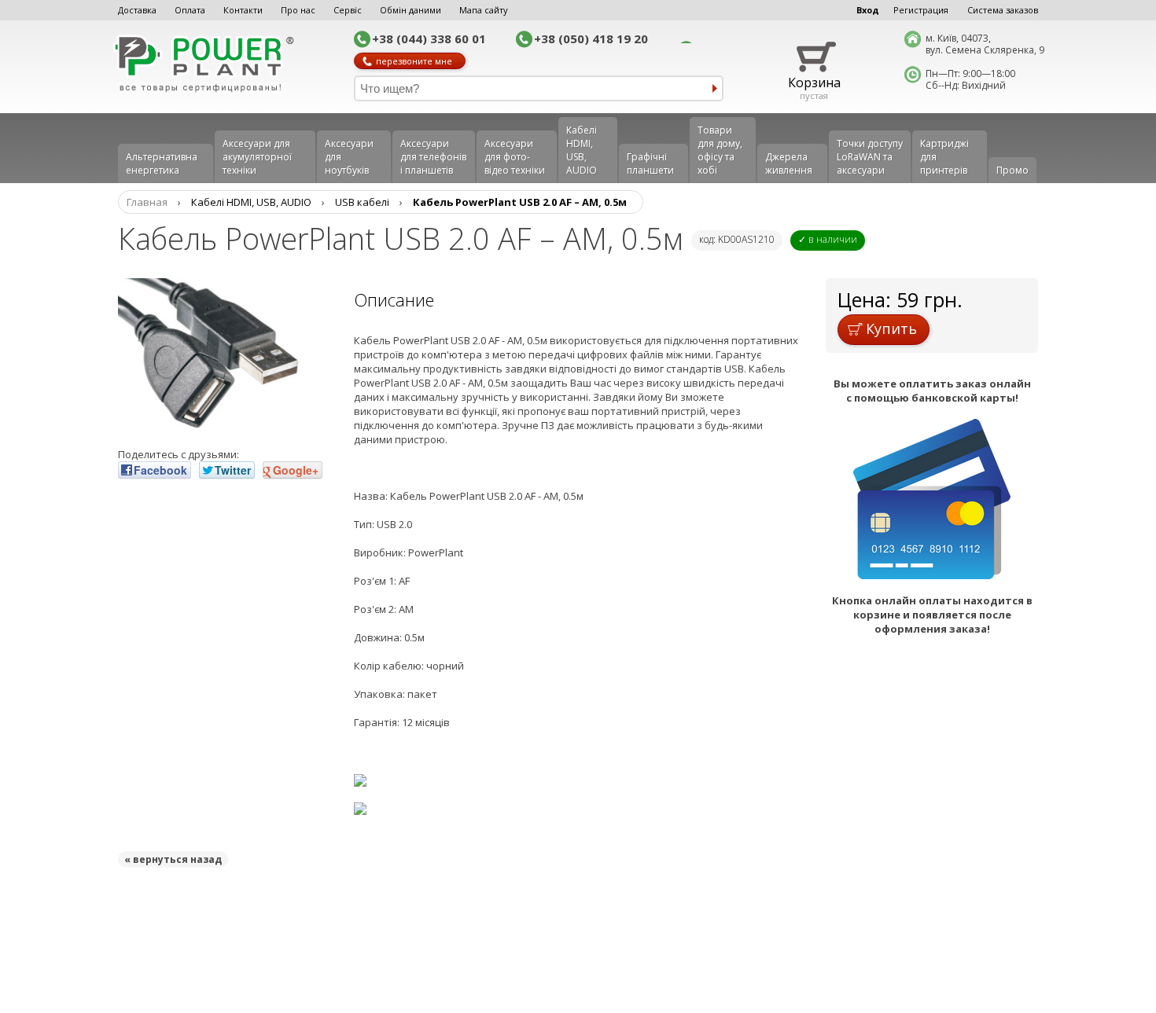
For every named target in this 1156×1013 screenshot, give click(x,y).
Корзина (814, 82)
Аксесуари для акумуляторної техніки (257, 157)
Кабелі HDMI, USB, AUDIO (581, 150)
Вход (867, 10)
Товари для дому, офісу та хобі (720, 150)
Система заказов (1002, 10)
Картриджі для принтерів (944, 157)
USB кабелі (362, 202)
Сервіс (347, 10)
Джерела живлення (788, 163)
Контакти (243, 10)
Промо (1012, 170)
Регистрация (920, 10)
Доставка (137, 10)
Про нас (298, 10)
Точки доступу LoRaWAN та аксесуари (870, 157)
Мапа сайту (483, 10)
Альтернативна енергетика (161, 163)
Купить (891, 328)
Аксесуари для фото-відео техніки (514, 157)
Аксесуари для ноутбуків (349, 157)
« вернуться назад (173, 859)
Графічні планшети (650, 163)
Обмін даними (410, 10)
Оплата (190, 10)
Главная (147, 202)
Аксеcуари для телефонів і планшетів (433, 157)
